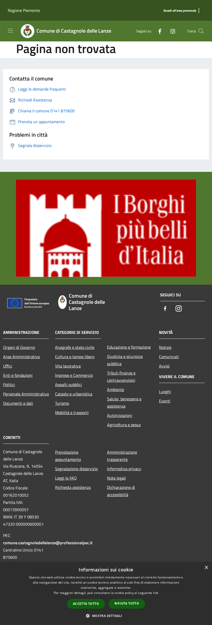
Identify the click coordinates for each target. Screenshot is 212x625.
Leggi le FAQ (66, 478)
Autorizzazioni (119, 415)
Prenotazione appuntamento (68, 455)
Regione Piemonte (24, 10)
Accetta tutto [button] (86, 603)
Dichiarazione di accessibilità (121, 491)
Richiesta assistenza (73, 487)
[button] (106, 616)
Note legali (116, 478)
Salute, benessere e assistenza (124, 402)
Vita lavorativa (68, 366)
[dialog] (106, 593)
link (155, 593)
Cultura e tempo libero (74, 357)
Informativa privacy (124, 469)
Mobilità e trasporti (72, 412)
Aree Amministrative (21, 357)
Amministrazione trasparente (122, 455)
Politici (9, 384)
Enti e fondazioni (18, 375)
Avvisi (164, 366)
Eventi (164, 401)
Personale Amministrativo (26, 394)
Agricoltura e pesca (124, 425)
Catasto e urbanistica (73, 394)
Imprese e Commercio (74, 375)
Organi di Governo (19, 347)
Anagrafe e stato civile (74, 347)
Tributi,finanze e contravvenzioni (121, 376)
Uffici (7, 366)
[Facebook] (158, 30)
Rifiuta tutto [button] (127, 603)
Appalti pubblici (68, 384)
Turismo (62, 403)
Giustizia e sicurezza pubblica (125, 360)
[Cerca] (201, 31)
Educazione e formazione (129, 347)
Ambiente (115, 389)
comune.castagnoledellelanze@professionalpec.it (48, 543)
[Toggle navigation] (10, 30)
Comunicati (169, 357)
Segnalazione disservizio (76, 469)
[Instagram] (170, 30)
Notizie (165, 347)
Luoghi (165, 391)
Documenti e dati (18, 403)
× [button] (206, 568)
